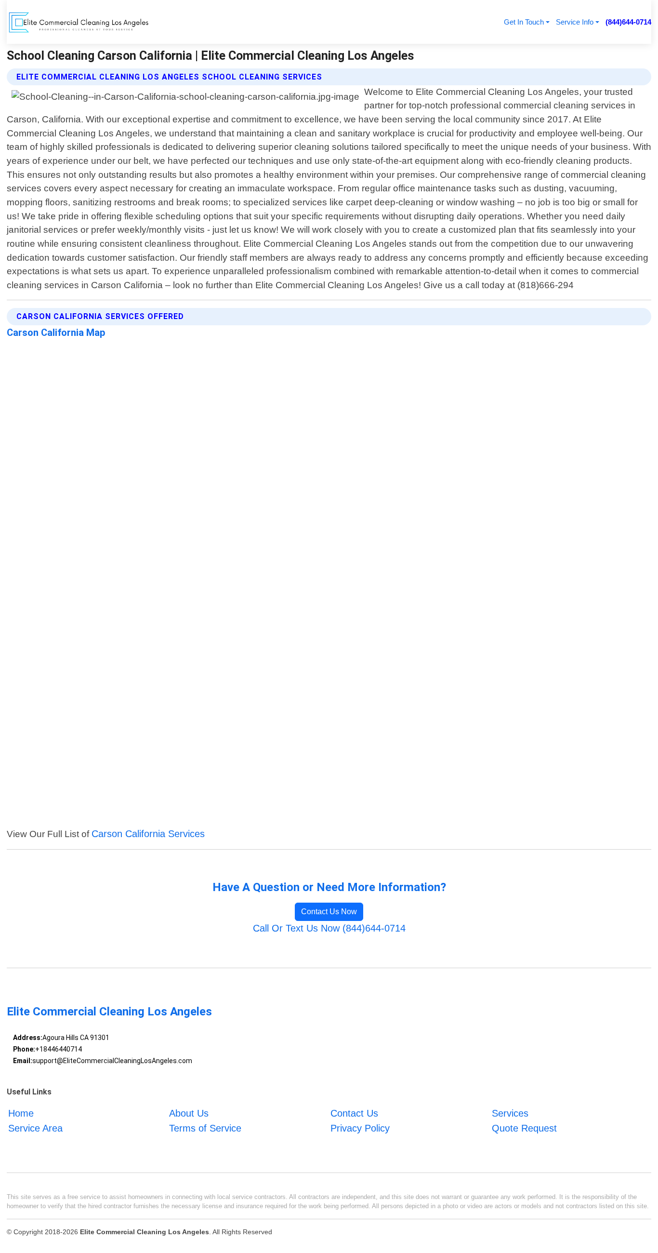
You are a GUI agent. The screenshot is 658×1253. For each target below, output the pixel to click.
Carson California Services (148, 833)
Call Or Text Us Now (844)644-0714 (329, 928)
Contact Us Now (329, 911)
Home (21, 1113)
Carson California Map (56, 332)
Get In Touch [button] (524, 22)
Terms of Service (205, 1128)
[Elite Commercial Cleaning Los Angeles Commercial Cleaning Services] (78, 22)
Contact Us (354, 1113)
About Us (189, 1113)
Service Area (35, 1128)
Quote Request (524, 1128)
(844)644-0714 (628, 22)
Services (510, 1113)
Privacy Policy (360, 1128)
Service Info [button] (574, 22)
